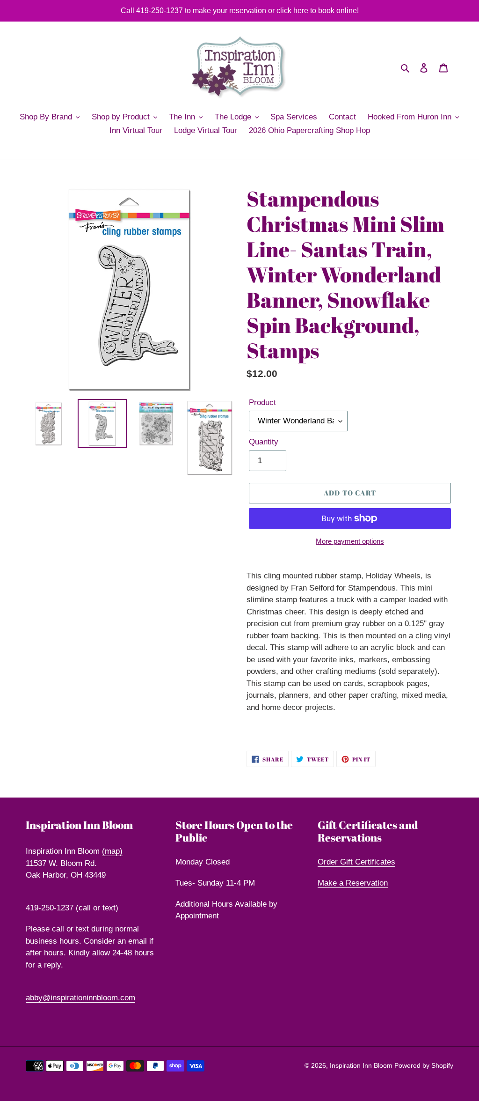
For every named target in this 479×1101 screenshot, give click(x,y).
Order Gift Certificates (356, 861)
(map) (112, 851)
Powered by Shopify (423, 1065)
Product (262, 402)
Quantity (263, 441)
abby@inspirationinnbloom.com (80, 997)
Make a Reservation (353, 883)
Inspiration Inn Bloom (362, 1065)
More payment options (350, 541)
